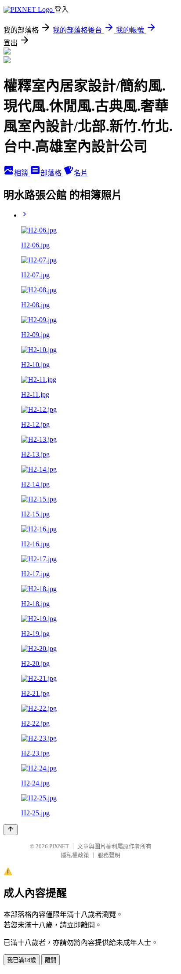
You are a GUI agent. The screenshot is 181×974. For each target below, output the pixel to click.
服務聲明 (109, 855)
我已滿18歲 (21, 960)
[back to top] (11, 829)
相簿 (22, 173)
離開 (50, 960)
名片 (81, 173)
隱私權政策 (75, 855)
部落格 (51, 173)
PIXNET (59, 846)
